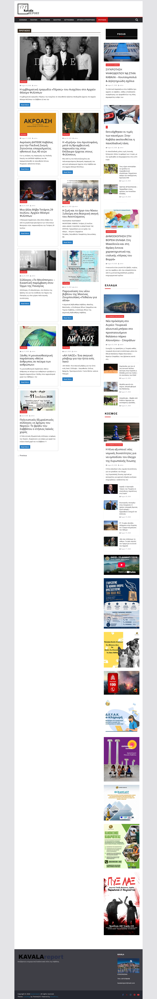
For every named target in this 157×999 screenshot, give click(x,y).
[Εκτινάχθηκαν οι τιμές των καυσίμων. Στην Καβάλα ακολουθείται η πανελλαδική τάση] (121, 114)
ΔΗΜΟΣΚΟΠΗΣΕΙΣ (111, 231)
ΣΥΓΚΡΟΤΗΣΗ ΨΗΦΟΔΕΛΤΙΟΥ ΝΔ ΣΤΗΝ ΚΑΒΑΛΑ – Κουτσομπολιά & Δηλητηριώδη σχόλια (121, 75)
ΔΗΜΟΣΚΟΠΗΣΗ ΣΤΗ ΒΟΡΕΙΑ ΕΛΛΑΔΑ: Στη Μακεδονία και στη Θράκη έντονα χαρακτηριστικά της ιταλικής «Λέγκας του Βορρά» (119, 247)
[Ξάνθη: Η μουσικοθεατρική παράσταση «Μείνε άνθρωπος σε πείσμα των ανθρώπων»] (38, 336)
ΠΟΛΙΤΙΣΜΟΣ (45, 20)
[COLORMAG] (41, 955)
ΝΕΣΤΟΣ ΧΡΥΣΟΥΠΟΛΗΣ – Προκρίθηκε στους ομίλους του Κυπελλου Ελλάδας (128, 190)
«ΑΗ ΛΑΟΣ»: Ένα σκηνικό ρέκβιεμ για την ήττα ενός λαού (78, 358)
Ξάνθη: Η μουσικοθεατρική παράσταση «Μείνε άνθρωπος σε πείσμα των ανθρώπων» (36, 360)
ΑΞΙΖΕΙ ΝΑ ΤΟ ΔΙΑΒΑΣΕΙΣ (113, 65)
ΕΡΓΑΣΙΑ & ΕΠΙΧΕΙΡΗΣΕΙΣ (86, 20)
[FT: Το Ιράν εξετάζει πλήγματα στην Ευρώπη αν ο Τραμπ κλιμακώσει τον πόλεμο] (111, 528)
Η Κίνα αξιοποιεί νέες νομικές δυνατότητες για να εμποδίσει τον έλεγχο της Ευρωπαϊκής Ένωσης (121, 455)
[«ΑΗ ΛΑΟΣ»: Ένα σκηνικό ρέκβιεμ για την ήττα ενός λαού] (80, 336)
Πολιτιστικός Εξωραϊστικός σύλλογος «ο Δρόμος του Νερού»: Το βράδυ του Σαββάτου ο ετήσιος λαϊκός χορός (37, 426)
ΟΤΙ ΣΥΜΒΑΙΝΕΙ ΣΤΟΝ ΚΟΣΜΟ (114, 444)
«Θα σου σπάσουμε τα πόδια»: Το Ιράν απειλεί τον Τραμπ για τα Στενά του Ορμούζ (127, 542)
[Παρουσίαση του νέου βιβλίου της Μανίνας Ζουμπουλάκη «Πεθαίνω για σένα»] (80, 266)
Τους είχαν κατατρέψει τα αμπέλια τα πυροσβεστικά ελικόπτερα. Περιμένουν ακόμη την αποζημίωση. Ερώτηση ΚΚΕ (128, 172)
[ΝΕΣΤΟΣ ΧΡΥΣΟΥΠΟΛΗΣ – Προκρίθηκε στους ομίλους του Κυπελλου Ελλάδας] (111, 191)
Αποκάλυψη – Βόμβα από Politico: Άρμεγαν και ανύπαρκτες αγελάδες (128, 400)
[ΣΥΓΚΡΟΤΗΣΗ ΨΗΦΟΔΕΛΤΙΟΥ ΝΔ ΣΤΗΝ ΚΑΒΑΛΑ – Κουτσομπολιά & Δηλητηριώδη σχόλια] (121, 52)
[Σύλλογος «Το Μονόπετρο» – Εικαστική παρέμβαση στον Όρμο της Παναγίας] (38, 260)
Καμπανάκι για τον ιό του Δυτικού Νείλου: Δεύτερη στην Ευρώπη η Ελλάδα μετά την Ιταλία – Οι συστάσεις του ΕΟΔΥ (128, 370)
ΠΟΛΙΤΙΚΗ (33, 20)
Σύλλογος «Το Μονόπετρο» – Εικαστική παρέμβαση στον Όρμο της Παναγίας (37, 283)
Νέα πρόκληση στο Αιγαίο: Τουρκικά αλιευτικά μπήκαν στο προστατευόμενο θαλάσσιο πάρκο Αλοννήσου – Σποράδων (120, 330)
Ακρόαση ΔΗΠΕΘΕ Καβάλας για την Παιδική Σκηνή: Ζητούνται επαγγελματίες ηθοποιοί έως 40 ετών (36, 146)
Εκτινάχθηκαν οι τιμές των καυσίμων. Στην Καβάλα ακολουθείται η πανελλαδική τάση (120, 137)
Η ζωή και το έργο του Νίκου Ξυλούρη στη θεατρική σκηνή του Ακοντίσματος (80, 213)
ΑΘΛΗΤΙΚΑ (57, 20)
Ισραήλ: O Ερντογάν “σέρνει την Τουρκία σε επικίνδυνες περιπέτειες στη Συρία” (128, 490)
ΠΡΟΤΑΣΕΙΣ (102, 20)
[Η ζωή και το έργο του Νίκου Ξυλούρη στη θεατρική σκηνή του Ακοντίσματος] (80, 190)
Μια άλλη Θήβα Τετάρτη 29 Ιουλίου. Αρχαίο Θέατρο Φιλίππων (36, 212)
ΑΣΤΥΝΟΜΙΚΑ (69, 20)
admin (35, 85)
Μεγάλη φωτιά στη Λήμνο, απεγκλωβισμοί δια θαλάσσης (127, 386)
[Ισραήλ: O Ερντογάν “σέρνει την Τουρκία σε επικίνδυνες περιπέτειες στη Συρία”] (111, 491)
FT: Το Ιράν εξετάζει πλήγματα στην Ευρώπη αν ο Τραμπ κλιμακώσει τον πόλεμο (128, 526)
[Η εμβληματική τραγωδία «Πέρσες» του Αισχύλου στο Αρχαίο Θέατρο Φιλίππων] (59, 58)
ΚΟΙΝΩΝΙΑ (23, 20)
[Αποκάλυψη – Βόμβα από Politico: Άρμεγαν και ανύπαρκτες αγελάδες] (111, 402)
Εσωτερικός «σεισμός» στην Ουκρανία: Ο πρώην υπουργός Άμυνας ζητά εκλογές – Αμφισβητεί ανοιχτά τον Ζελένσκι (128, 508)
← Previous (22, 455)
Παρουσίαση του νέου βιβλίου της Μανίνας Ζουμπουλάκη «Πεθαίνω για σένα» (79, 295)
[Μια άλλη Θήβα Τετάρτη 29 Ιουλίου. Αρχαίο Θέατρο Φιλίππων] (38, 190)
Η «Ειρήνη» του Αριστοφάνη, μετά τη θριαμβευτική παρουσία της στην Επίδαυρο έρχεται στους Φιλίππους (80, 148)
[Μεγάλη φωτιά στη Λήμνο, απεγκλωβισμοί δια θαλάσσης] (111, 388)
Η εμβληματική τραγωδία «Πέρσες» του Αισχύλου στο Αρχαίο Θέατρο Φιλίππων (58, 91)
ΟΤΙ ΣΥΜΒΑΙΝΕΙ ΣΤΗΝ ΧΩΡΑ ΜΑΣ (115, 316)
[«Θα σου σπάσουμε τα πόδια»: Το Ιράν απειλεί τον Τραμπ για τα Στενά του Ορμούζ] (111, 544)
